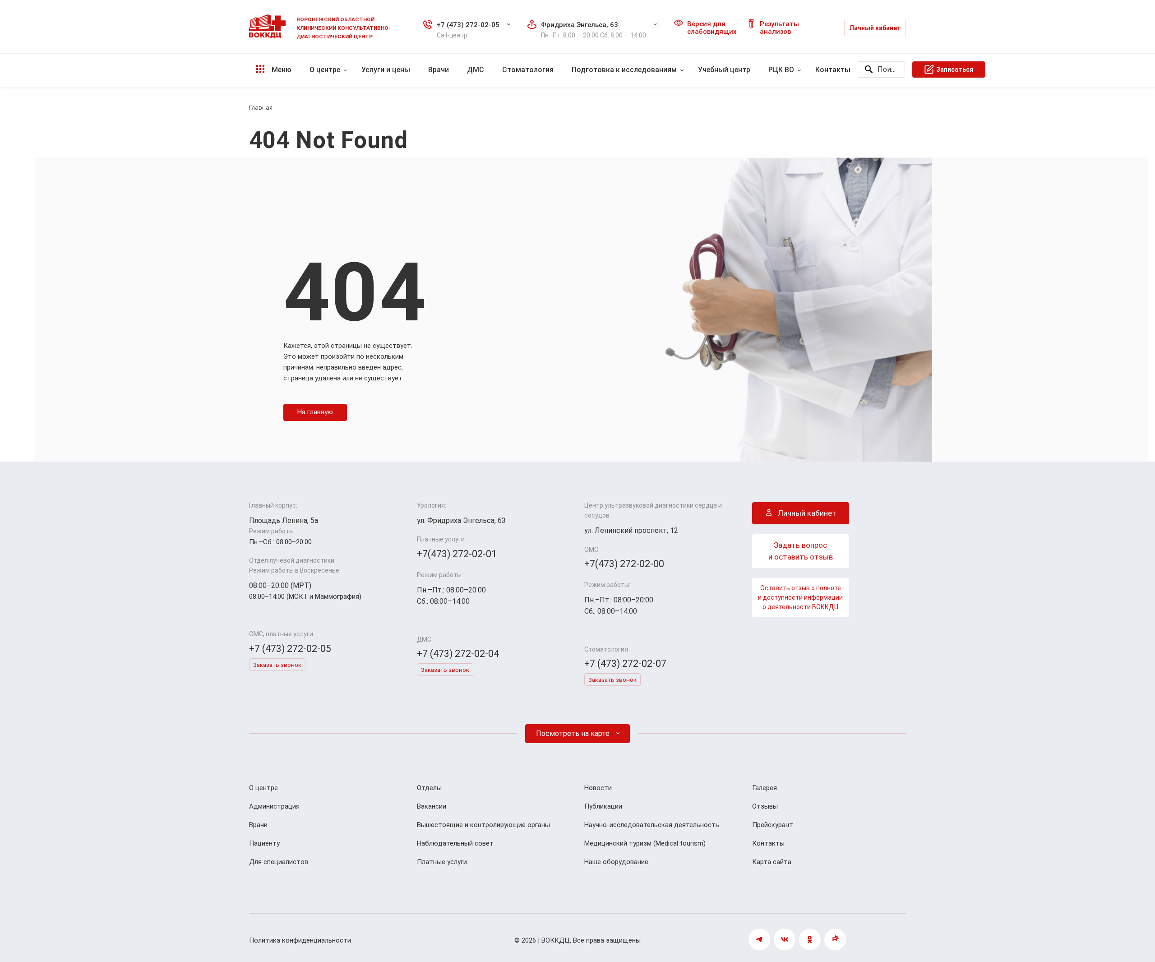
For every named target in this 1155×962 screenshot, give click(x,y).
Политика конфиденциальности (300, 940)
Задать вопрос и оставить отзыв (800, 551)
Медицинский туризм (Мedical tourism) (645, 843)
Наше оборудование (616, 862)
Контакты (832, 69)
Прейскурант (772, 825)
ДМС (475, 69)
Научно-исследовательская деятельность (651, 825)
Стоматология (528, 69)
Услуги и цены (385, 69)
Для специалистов (278, 862)
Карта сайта (771, 862)
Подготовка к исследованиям (624, 69)
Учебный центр (724, 69)
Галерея (764, 788)
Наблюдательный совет (455, 843)
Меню (280, 69)
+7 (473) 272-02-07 (625, 663)
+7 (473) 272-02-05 (468, 25)
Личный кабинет (875, 28)
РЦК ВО (781, 69)
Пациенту (264, 843)
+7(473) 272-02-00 (624, 563)
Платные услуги (442, 862)
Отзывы (765, 806)
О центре (325, 69)
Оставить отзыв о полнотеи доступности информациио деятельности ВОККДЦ (800, 597)
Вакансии (431, 806)
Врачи (438, 69)
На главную (315, 412)
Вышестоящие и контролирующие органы (483, 825)
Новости (598, 788)
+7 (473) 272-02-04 (458, 653)
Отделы (429, 788)
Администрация (274, 806)
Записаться (954, 69)
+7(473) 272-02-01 (457, 554)
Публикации (603, 806)
